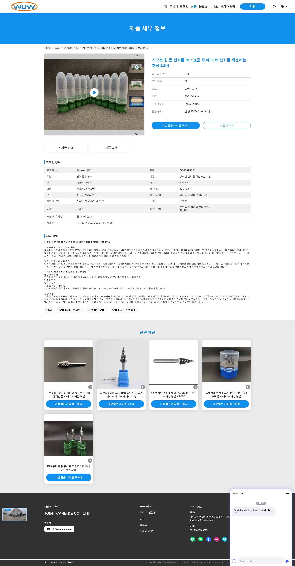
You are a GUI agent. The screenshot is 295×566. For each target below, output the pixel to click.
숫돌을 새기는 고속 (69, 309)
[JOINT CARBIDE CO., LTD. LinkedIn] (216, 539)
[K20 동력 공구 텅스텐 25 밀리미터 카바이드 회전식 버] (68, 438)
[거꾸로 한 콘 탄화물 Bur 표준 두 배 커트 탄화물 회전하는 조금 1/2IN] (94, 94)
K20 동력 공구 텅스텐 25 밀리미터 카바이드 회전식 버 (68, 468)
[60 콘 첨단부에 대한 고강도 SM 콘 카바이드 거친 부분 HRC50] (173, 365)
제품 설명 (111, 147)
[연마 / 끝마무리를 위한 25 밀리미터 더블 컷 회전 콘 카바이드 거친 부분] (68, 364)
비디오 (214, 6)
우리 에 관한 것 (179, 6)
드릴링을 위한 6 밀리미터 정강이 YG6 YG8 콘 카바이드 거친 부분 (226, 394)
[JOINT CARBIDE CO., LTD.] (24, 6)
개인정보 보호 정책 (53, 562)
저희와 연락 (227, 6)
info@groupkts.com (61, 529)
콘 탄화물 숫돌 (71, 48)
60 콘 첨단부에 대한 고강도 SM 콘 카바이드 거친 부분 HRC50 (173, 394)
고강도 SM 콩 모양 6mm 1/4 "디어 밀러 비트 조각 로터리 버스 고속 (121, 394)
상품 (194, 6)
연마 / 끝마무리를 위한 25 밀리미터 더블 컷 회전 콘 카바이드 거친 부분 (69, 394)
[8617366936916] (192, 539)
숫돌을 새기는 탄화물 (124, 309)
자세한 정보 (66, 147)
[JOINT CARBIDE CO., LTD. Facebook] (208, 539)
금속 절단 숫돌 (96, 309)
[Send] (287, 561)
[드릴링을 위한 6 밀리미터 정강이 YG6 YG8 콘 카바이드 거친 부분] (226, 364)
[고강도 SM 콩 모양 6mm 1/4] (121, 364)
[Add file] (234, 561)
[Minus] (287, 493)
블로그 (203, 6)
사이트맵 (69, 562)
